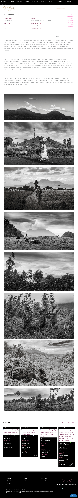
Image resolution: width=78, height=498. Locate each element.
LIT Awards (51, 1)
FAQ (25, 480)
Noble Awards (60, 1)
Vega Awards (19, 1)
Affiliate (9, 483)
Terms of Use (36, 491)
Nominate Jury (44, 480)
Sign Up (5, 10)
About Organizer (10, 480)
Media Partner (44, 478)
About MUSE (10, 478)
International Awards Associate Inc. (19, 492)
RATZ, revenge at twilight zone (45, 441)
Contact (25, 478)
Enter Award (60, 8)
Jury (15, 8)
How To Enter (7, 8)
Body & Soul (7, 438)
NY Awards (43, 1)
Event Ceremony (32, 8)
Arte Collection (68, 1)
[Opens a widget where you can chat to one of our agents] (73, 495)
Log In (69, 8)
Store (53, 8)
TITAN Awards (35, 1)
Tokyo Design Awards (5, 3)
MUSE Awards (11, 1)
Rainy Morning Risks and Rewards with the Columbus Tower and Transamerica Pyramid (64, 447)
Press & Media (44, 8)
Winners (22, 8)
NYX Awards (26, 1)
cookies (50, 491)
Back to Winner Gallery (68, 422)
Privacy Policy (42, 491)
